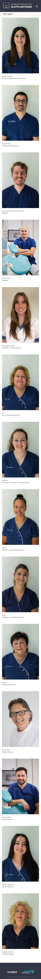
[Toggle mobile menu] (37, 6)
